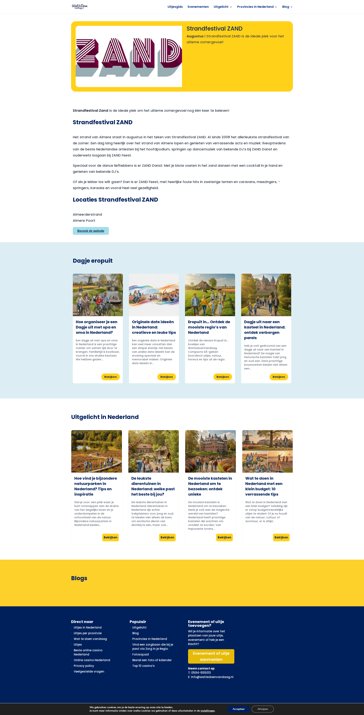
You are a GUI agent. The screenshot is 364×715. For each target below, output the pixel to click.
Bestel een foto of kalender (152, 660)
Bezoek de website (90, 231)
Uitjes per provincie (88, 633)
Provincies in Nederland (255, 7)
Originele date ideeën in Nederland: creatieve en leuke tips (154, 327)
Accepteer (239, 709)
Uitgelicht (221, 7)
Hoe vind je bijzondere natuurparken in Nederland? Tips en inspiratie (95, 486)
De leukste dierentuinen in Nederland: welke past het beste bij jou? (153, 486)
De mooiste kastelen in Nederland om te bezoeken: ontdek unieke (210, 486)
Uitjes (78, 645)
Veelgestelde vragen (89, 671)
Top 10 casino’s (143, 666)
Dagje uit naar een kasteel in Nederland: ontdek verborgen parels (264, 329)
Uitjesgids (175, 7)
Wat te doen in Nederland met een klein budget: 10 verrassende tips (263, 486)
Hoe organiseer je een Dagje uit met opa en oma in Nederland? (96, 327)
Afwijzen (262, 709)
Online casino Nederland (92, 660)
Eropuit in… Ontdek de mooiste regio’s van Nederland (209, 327)
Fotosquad (140, 654)
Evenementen (198, 7)
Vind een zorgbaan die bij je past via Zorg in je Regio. (152, 647)
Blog (285, 7)
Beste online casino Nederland (88, 652)
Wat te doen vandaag (90, 639)
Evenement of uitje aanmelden (211, 656)
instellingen (208, 711)
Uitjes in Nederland (88, 627)
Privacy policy (84, 666)
